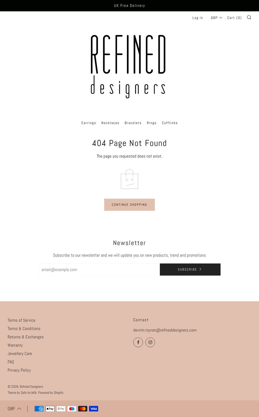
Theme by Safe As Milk (22, 393)
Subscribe (187, 269)
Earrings (88, 123)
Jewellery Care (20, 353)
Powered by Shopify (50, 393)
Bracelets (133, 123)
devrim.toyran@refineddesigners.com (165, 330)
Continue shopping (129, 204)
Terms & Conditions (24, 328)
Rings (152, 123)
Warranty (15, 345)
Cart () (234, 17)
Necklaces (110, 123)
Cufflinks (170, 123)
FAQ (11, 362)
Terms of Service (21, 320)
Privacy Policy (19, 370)
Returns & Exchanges (26, 337)
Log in (197, 17)
